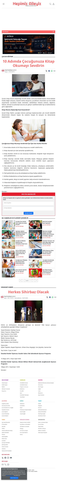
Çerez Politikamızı (10, 475)
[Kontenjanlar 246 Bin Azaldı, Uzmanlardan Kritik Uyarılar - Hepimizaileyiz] (35, 224)
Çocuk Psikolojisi (5, 413)
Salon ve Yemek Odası (43, 422)
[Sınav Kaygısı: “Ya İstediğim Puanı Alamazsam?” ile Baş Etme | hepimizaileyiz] (8, 253)
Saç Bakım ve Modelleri (25, 424)
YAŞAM (39, 401)
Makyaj (21, 428)
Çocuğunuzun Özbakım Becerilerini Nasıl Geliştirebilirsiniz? (21, 261)
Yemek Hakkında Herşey (7, 430)
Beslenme (22, 389)
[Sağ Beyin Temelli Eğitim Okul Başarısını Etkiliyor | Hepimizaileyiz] (8, 234)
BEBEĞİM (40, 380)
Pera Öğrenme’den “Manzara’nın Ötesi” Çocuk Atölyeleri (48, 271)
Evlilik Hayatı (4, 385)
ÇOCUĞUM (4, 401)
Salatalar (4, 448)
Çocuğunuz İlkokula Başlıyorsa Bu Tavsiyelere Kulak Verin (21, 242)
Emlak (39, 403)
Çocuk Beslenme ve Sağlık (7, 407)
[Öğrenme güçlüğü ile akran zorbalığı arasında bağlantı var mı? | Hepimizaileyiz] (35, 234)
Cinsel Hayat (4, 383)
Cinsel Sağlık (22, 413)
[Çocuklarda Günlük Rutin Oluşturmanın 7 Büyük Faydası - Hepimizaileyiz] (8, 224)
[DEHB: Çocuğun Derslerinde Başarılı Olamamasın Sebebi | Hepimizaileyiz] (35, 263)
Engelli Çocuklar (5, 403)
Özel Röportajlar (41, 413)
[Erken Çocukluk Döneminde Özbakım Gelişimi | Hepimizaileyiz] (8, 263)
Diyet (21, 407)
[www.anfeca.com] (28, 44)
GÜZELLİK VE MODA (24, 419)
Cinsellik (22, 391)
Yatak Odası (40, 426)
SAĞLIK (21, 401)
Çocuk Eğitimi (5, 411)
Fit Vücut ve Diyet (24, 430)
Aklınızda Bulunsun (42, 409)
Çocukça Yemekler (6, 442)
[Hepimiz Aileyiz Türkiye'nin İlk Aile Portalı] (27, 4)
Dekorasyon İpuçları (42, 432)
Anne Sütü (40, 385)
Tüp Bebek (22, 397)
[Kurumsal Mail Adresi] (3, 464)
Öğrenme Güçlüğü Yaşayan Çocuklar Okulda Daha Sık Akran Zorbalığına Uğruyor (48, 233)
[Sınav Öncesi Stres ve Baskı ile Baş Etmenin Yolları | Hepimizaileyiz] (35, 244)
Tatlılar (3, 428)
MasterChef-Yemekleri (7, 450)
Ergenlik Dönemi (5, 409)
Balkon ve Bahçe (41, 430)
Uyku (39, 391)
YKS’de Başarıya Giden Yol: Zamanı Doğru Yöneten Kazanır (48, 252)
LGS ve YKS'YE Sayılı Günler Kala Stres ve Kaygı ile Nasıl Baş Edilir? (21, 253)
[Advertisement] (28, 19)
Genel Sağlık (22, 411)
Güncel (39, 407)
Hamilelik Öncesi (23, 385)
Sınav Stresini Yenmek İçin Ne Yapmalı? (21, 270)
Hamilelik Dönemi (24, 383)
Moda (21, 434)
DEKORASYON (41, 419)
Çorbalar (4, 440)
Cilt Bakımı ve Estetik (24, 426)
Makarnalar (4, 438)
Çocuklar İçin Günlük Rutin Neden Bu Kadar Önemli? (21, 223)
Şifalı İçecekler (5, 444)
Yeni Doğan (40, 387)
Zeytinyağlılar (5, 436)
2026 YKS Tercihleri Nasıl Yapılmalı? (47, 222)
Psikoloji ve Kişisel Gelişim (25, 409)
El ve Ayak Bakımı (24, 432)
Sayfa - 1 (28, 280)
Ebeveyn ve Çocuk (6, 389)
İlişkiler (3, 387)
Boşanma (4, 391)
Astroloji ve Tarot (42, 415)
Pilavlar (3, 434)
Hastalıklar (22, 405)
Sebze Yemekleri (5, 432)
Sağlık (39, 389)
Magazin (40, 405)
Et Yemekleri (4, 424)
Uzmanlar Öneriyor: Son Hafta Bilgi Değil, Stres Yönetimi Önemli (48, 242)
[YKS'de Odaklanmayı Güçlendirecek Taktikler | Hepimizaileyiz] (35, 253)
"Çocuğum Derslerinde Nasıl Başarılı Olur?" (48, 260)
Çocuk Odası (41, 424)
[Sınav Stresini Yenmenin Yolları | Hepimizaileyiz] (8, 273)
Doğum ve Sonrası (24, 387)
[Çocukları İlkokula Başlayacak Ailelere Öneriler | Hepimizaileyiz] (8, 244)
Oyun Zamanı (41, 395)
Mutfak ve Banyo (42, 428)
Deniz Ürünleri (5, 446)
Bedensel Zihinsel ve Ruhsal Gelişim (46, 383)
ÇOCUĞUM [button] (5, 31)
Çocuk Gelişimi (5, 415)
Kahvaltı (3, 426)
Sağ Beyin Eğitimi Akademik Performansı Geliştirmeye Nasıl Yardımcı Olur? (21, 233)
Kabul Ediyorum (14, 477)
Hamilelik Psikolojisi (24, 395)
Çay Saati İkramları (6, 422)
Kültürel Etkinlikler (42, 411)
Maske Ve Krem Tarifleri (25, 422)
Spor (21, 393)
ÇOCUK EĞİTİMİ (19, 226)
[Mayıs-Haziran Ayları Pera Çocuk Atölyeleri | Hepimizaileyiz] (35, 273)
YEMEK (3, 419)
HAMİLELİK (22, 380)
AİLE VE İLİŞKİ (5, 380)
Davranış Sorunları (6, 405)
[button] (3, 4)
